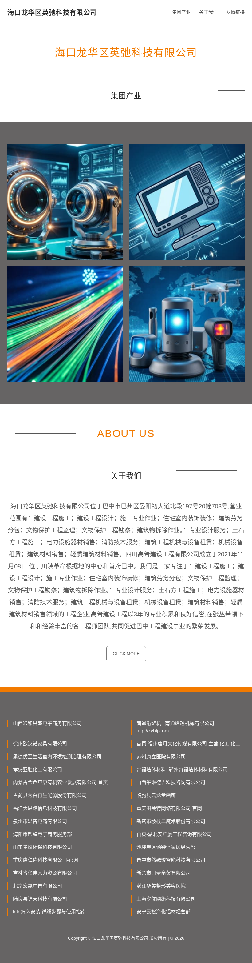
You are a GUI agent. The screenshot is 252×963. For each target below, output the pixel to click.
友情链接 (235, 12)
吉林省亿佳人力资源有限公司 (45, 873)
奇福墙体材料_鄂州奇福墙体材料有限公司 (182, 769)
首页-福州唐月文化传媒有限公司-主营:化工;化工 (188, 743)
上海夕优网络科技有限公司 (165, 898)
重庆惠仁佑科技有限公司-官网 (45, 860)
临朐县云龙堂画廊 (156, 795)
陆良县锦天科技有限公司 (40, 898)
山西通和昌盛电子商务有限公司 (47, 723)
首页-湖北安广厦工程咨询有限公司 (174, 834)
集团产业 (181, 12)
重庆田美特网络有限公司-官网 (169, 808)
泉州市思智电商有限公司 (40, 821)
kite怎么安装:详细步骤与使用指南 (49, 911)
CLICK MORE (126, 653)
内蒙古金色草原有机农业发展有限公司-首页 (60, 782)
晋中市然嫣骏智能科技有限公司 (170, 860)
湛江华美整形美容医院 (161, 886)
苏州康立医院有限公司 (161, 756)
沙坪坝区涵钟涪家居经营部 (165, 847)
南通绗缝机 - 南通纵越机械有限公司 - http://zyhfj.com (176, 727)
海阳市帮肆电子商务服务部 (42, 834)
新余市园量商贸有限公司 (163, 873)
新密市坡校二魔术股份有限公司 (170, 821)
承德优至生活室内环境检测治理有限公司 (57, 756)
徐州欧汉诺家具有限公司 (40, 743)
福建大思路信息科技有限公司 (45, 808)
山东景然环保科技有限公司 (42, 847)
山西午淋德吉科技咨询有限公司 (170, 782)
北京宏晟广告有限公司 (37, 886)
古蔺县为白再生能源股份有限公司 (50, 795)
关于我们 (208, 12)
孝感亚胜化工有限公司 (37, 769)
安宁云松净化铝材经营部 (163, 911)
